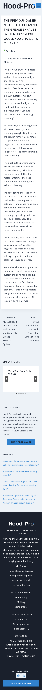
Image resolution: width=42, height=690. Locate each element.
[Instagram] (23, 675)
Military (21, 602)
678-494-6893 (25, 641)
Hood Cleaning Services (21, 571)
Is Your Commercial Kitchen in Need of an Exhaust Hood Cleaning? (31, 329)
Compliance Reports (21, 575)
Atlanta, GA (21, 619)
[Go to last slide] (6, 379)
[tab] (16, 393)
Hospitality (21, 597)
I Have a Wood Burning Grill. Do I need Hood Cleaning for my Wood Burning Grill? (20, 485)
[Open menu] (38, 5)
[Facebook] (18, 675)
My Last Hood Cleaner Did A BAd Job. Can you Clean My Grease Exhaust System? (10, 331)
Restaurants (21, 607)
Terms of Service (21, 585)
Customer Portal (21, 580)
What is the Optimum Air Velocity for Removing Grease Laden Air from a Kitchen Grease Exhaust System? (19, 499)
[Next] (35, 379)
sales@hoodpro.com (25, 644)
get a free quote (21, 442)
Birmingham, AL (21, 624)
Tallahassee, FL (21, 628)
